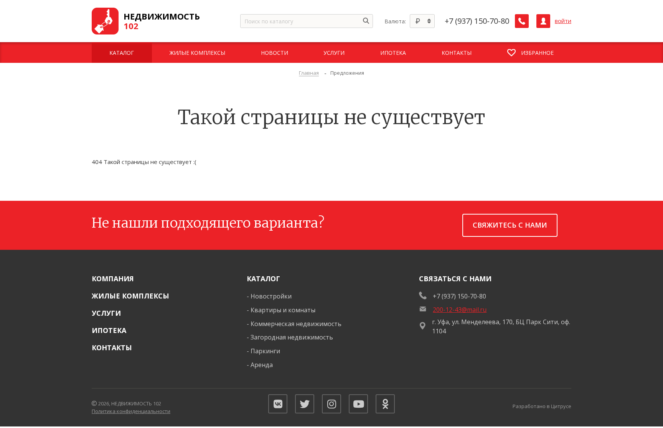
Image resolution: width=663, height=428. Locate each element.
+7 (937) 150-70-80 (477, 21)
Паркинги (265, 351)
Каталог (263, 278)
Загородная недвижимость (292, 337)
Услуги (106, 313)
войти (563, 21)
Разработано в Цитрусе (542, 406)
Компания (113, 278)
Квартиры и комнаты (283, 310)
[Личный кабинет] (543, 21)
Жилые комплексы (130, 295)
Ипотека (109, 330)
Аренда (262, 365)
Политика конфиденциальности (131, 411)
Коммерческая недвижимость (296, 324)
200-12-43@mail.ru (460, 309)
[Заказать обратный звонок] (522, 21)
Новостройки (271, 296)
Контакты (112, 347)
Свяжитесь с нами (510, 225)
